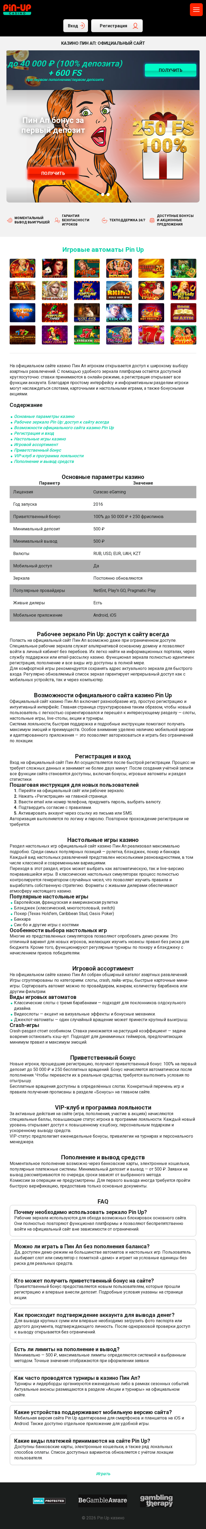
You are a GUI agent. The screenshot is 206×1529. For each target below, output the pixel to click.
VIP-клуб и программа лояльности (48, 455)
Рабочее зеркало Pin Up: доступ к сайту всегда (61, 422)
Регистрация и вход (34, 433)
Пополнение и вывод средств (44, 461)
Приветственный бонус (37, 450)
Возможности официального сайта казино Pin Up (64, 427)
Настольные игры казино (40, 438)
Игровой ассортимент (36, 444)
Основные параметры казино (44, 416)
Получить (53, 173)
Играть (103, 1473)
